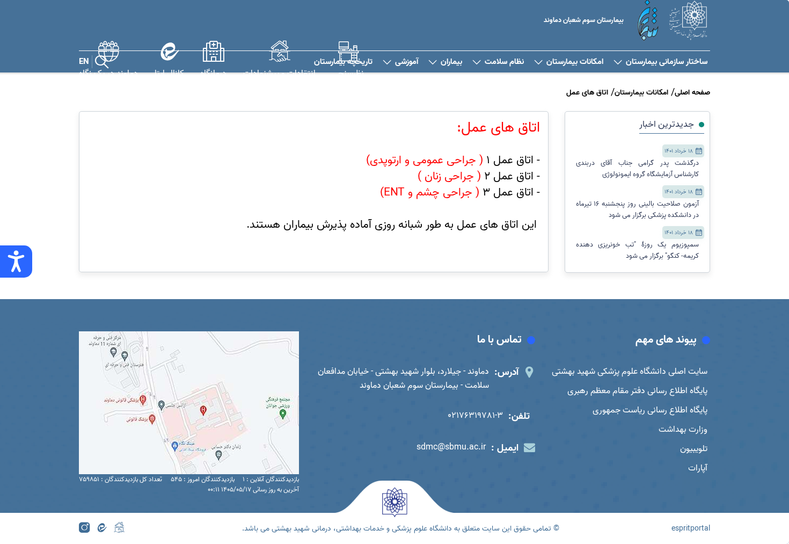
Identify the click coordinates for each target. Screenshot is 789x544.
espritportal (690, 529)
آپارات (697, 468)
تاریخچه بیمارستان (343, 62)
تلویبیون (693, 449)
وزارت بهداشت (683, 430)
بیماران (451, 62)
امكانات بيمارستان (574, 62)
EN (84, 61)
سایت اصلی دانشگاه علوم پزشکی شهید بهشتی (629, 372)
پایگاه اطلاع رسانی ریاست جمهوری (650, 410)
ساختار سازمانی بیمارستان (666, 62)
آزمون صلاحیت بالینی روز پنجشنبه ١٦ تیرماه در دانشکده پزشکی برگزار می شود (637, 209)
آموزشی (406, 62)
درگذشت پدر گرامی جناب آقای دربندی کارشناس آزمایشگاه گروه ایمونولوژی (637, 168)
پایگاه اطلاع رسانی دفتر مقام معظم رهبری (637, 391)
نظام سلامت (504, 62)
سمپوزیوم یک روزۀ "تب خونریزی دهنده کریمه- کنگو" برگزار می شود (637, 250)
